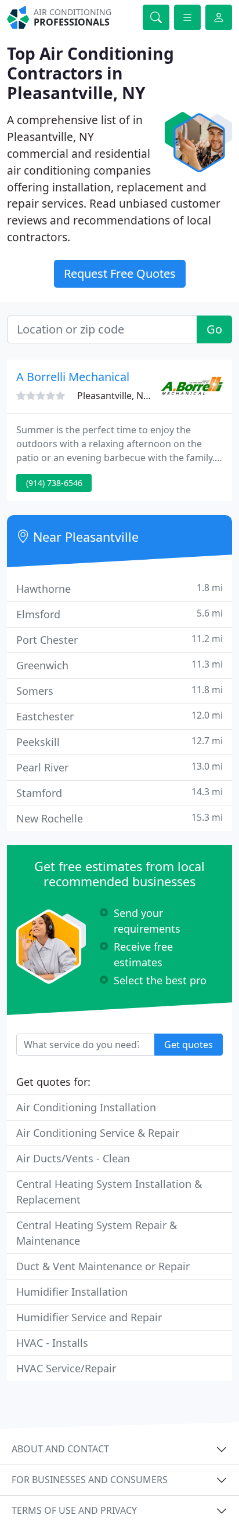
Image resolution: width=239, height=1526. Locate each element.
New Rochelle (119, 818)
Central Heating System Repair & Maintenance (96, 1233)
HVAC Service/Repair (66, 1368)
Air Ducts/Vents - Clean (73, 1158)
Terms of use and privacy (74, 1510)
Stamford (119, 792)
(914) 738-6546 (54, 482)
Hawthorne (119, 588)
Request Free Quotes (120, 273)
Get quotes (188, 1044)
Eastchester (119, 716)
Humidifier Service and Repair (89, 1317)
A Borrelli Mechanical (72, 377)
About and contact (60, 1448)
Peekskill (119, 741)
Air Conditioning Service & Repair (97, 1133)
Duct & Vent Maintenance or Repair (103, 1266)
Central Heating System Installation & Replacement (109, 1191)
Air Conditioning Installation (86, 1107)
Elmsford (119, 614)
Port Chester (119, 639)
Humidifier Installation (72, 1292)
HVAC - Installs (52, 1343)
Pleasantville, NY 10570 (127, 395)
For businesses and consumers (90, 1479)
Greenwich (119, 665)
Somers (119, 690)
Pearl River (119, 767)
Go (214, 329)
